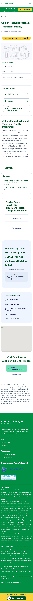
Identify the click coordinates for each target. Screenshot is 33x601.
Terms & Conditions (6, 582)
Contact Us (4, 445)
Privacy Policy (17, 582)
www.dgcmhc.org (13, 304)
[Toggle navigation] (30, 3)
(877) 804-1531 (17, 276)
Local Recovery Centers (7, 457)
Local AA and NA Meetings (8, 454)
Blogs (2, 439)
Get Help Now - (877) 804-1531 (15, 38)
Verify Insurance (5, 442)
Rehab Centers (5, 17)
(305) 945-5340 (12, 95)
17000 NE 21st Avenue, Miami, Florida (15, 109)
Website (10, 101)
